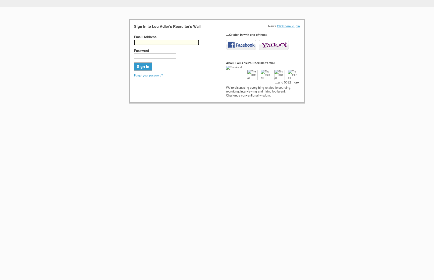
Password (141, 50)
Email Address (145, 37)
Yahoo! (274, 45)
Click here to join (288, 26)
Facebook (241, 45)
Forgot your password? (148, 75)
